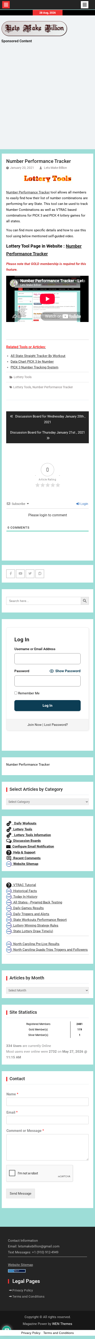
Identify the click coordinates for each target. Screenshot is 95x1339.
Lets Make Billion (55, 167)
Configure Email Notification (32, 846)
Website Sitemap (24, 864)
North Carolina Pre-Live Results (35, 944)
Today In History (24, 897)
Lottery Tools (23, 377)
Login (84, 504)
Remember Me (28, 693)
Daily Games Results (27, 908)
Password (21, 671)
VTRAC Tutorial (23, 885)
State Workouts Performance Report (39, 920)
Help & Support (23, 852)
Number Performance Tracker (28, 192)
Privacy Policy (22, 1290)
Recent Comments (26, 858)
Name (12, 1094)
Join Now (34, 725)
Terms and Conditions (28, 1296)
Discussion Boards (26, 841)
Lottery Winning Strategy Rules (34, 925)
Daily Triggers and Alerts (30, 914)
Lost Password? (56, 725)
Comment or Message (25, 1131)
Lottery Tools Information (31, 835)
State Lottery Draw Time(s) (32, 931)
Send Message (20, 1194)
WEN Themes (62, 1324)
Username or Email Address (34, 649)
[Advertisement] (47, 100)
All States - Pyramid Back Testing (36, 902)
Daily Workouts (23, 823)
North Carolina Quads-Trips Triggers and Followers (49, 950)
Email (12, 1112)
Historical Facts (24, 891)
